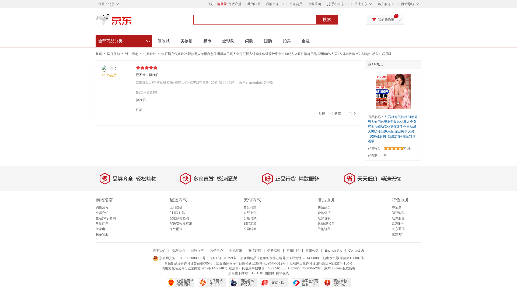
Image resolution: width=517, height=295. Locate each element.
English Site (333, 250)
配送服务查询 (179, 218)
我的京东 (272, 4)
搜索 (327, 19)
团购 (268, 41)
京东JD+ (398, 234)
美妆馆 (186, 41)
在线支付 (250, 213)
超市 (207, 41)
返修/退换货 (326, 223)
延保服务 (398, 218)
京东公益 (312, 250)
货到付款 (250, 207)
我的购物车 (386, 20)
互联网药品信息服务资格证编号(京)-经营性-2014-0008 (279, 258)
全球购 (228, 41)
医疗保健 (114, 54)
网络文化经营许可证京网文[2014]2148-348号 (194, 268)
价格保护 (324, 213)
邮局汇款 (250, 223)
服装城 (164, 41)
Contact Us (356, 250)
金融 (306, 41)
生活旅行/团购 (106, 218)
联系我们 (178, 250)
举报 (322, 114)
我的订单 (253, 4)
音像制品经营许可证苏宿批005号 (188, 263)
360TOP (257, 273)
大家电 (100, 229)
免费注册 (234, 4)
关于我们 (159, 250)
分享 (337, 114)
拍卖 (287, 41)
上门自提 (176, 207)
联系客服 (102, 234)
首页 (99, 54)
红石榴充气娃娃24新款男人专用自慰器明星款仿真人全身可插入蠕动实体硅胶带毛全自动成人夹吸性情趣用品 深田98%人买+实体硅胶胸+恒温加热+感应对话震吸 (276, 54)
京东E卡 (398, 223)
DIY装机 (398, 213)
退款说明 (324, 218)
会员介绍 (102, 213)
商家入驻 (197, 250)
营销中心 (216, 250)
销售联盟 (273, 250)
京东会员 (295, 4)
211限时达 (177, 213)
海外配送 (176, 229)
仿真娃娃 (150, 54)
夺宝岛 (396, 207)
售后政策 (324, 207)
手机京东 (337, 4)
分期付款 (250, 218)
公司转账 (250, 229)
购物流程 (102, 207)
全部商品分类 (124, 40)
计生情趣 (132, 54)
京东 (132, 21)
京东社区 (293, 250)
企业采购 (314, 4)
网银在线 (282, 273)
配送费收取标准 (181, 223)
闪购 (249, 41)
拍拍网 (269, 273)
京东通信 (398, 229)
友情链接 (254, 250)
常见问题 (102, 223)
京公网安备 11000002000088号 (182, 258)
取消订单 (324, 229)
